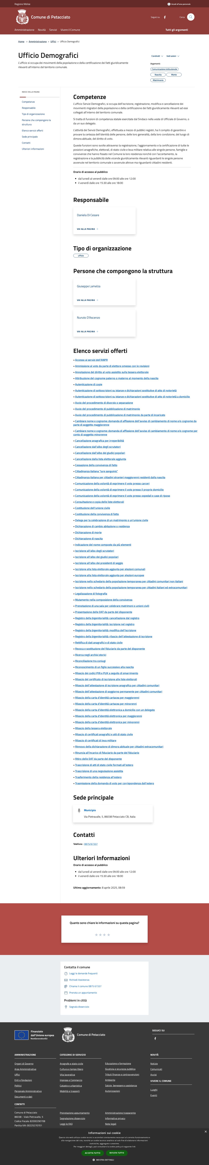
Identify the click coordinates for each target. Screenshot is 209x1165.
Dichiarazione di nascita (89, 538)
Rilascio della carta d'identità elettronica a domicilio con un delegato (115, 710)
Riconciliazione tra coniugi (90, 661)
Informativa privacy (115, 1118)
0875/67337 (91, 844)
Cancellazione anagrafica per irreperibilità (99, 441)
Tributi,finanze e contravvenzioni (122, 1074)
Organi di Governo (24, 1063)
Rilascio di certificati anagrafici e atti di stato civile (104, 734)
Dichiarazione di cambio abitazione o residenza (102, 526)
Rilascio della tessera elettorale (93, 728)
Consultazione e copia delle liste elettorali (99, 502)
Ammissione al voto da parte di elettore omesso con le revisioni (112, 366)
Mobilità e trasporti (70, 1091)
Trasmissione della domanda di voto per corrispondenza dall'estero (114, 783)
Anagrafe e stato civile (71, 1063)
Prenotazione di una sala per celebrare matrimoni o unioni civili (112, 606)
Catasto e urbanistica (71, 1085)
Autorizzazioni (112, 1091)
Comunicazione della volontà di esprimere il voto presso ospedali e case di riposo (122, 496)
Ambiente (110, 1080)
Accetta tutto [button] (92, 1153)
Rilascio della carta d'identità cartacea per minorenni (106, 704)
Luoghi (153, 1090)
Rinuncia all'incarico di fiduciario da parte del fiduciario (107, 753)
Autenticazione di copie (88, 384)
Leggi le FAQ (66, 1124)
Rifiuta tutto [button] (117, 1153)
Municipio (90, 810)
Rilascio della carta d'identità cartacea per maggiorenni (107, 698)
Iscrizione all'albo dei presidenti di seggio (99, 563)
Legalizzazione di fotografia (91, 594)
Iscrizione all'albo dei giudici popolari (96, 557)
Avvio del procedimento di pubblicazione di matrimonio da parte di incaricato (120, 415)
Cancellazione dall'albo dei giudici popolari (100, 453)
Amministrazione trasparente (120, 1113)
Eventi (153, 1095)
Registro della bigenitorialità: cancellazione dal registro (107, 618)
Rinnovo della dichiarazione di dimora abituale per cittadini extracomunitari (119, 746)
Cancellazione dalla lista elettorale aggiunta (100, 459)
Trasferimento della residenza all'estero (98, 777)
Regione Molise (22, 4)
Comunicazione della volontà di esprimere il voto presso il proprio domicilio (119, 490)
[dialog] (104, 1146)
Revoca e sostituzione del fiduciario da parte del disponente (110, 649)
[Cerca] (190, 17)
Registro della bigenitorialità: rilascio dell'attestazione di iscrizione (113, 636)
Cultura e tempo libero (71, 1069)
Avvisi (153, 1074)
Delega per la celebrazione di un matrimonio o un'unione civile (111, 520)
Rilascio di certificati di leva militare (95, 740)
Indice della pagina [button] (30, 91)
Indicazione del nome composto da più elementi (103, 545)
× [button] (205, 1132)
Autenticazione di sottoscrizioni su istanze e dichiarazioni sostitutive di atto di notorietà (126, 390)
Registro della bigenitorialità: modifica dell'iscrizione (105, 630)
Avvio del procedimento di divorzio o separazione (104, 403)
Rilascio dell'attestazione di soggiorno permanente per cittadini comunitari (118, 691)
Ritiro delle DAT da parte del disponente (98, 759)
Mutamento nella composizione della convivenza (103, 600)
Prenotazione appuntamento (75, 1113)
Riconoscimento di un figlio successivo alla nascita (104, 667)
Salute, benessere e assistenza (121, 1085)
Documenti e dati (23, 1096)
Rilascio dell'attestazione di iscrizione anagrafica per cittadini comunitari (117, 685)
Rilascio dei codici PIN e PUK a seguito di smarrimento (106, 673)
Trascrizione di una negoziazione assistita (99, 771)
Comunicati (156, 1069)
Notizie (154, 1063)
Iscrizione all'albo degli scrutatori (94, 551)
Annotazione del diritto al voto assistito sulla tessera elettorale (112, 372)
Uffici (53, 41)
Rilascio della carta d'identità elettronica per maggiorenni (108, 716)
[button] (104, 1159)
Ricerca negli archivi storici (90, 655)
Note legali (110, 1124)
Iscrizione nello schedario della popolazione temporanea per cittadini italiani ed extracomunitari (131, 587)
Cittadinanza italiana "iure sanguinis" (96, 471)
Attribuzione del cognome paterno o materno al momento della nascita (116, 378)
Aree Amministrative (25, 1069)
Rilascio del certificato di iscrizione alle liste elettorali (106, 679)
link (133, 1146)
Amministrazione (38, 41)
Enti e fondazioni (23, 1080)
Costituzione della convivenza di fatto (97, 514)
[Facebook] (163, 17)
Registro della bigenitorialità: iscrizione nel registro (104, 624)
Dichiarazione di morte (88, 532)
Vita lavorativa (67, 1074)
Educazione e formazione (118, 1063)
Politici (18, 1085)
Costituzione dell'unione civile (92, 508)
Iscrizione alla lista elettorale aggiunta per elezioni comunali (110, 569)
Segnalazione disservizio (72, 1118)
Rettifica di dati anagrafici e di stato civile (99, 642)
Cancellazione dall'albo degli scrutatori (98, 447)
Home (21, 41)
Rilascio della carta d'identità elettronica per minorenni (107, 722)
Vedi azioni (171, 56)
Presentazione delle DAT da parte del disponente (103, 612)
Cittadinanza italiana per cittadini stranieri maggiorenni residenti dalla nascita (120, 477)
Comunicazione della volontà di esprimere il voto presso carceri (112, 483)
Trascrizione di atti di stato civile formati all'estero (104, 765)
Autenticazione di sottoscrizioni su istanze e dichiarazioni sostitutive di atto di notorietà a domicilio (132, 397)
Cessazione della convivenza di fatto (96, 465)
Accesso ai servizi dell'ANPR (91, 360)
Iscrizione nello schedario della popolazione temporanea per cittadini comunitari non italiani (129, 581)
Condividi (155, 56)
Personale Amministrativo (28, 1091)
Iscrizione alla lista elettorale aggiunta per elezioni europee (109, 575)
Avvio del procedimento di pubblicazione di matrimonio (107, 409)
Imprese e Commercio (71, 1080)
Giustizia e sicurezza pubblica (120, 1069)
